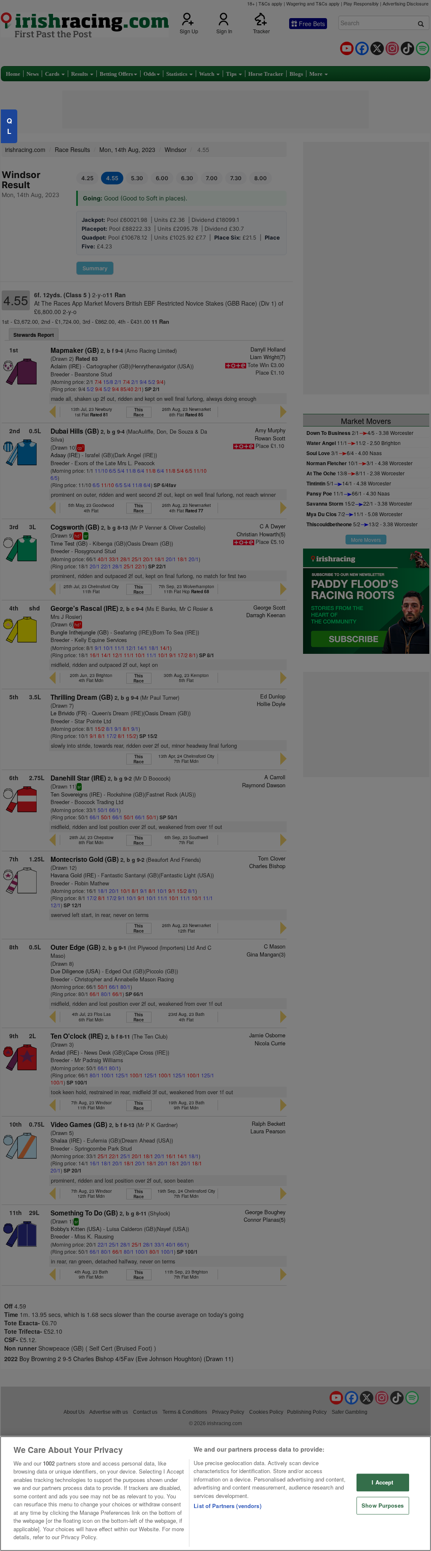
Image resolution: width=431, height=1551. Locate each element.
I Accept (382, 1483)
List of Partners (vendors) (227, 1506)
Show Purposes (383, 1505)
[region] (215, 1493)
